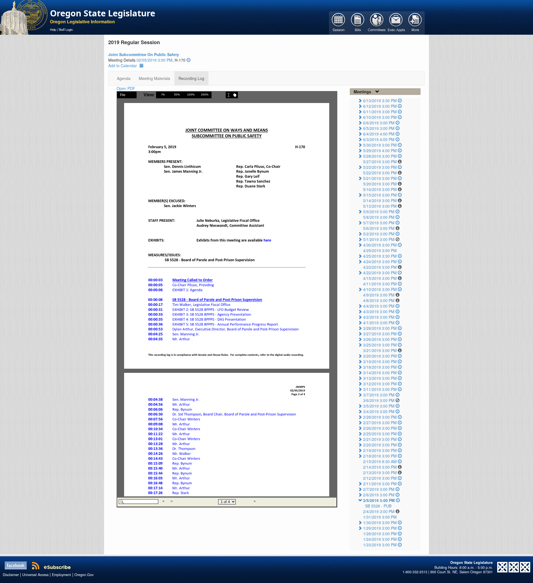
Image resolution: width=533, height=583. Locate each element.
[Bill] (357, 22)
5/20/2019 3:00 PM (380, 184)
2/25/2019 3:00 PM (380, 433)
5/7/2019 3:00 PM (378, 222)
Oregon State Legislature (102, 13)
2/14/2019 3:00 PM (380, 467)
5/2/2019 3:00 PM (378, 234)
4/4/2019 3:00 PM (378, 306)
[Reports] (415, 22)
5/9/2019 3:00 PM (378, 211)
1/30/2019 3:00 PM (380, 522)
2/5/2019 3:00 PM (379, 500)
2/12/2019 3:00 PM (380, 478)
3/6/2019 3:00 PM (378, 400)
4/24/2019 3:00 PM (380, 261)
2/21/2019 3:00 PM (380, 439)
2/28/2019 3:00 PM (380, 417)
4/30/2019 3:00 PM (380, 245)
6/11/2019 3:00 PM (380, 111)
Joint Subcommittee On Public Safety (143, 54)
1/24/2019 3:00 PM (380, 539)
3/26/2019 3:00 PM (380, 339)
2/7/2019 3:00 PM (378, 489)
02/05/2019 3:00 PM (154, 60)
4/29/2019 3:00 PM (380, 250)
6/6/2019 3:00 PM (378, 122)
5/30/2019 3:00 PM (380, 145)
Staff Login (66, 29)
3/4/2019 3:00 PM (378, 411)
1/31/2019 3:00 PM (380, 517)
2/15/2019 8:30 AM (380, 461)
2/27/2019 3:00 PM (380, 422)
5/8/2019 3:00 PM (378, 217)
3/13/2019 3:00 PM (380, 378)
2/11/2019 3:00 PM (380, 483)
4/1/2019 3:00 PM (378, 322)
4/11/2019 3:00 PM (380, 284)
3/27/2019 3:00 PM (380, 333)
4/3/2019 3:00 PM (378, 311)
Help (53, 29)
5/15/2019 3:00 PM (380, 195)
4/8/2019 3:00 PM (378, 300)
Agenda (123, 78)
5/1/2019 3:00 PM (378, 239)
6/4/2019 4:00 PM (378, 134)
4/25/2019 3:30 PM (380, 256)
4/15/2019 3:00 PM (380, 278)
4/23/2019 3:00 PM (380, 267)
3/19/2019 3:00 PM (380, 361)
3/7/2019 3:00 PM (378, 395)
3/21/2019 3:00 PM (380, 350)
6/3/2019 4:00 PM (378, 139)
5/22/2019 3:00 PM (380, 172)
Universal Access (35, 574)
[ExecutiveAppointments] (396, 22)
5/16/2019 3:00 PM (380, 189)
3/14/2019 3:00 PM (380, 372)
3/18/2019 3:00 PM (380, 367)
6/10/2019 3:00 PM (380, 117)
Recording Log (191, 78)
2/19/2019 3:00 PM (380, 450)
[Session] (338, 22)
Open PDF (126, 88)
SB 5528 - (378, 506)
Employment (61, 574)
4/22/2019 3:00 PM (380, 272)
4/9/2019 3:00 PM (378, 295)
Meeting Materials (154, 78)
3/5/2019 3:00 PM (378, 406)
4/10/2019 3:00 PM (380, 289)
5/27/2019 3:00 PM (380, 161)
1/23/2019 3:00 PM (380, 544)
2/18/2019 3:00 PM (380, 456)
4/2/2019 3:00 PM (378, 317)
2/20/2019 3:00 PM (380, 445)
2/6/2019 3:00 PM (378, 494)
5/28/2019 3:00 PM (380, 156)
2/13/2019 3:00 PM (380, 472)
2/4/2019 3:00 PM (378, 511)
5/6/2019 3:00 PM (378, 228)
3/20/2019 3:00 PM (380, 356)
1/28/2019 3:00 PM (380, 533)
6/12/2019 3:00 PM (380, 106)
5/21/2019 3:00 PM (380, 178)
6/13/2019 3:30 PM (380, 100)
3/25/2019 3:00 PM (380, 345)
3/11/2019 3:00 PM (380, 389)
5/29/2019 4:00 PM (380, 150)
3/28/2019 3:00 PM (380, 328)
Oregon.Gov (84, 574)
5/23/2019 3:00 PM (380, 167)
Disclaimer (11, 574)
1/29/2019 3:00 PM (380, 528)
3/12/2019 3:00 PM (380, 383)
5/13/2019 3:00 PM (380, 206)
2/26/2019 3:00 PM (380, 428)
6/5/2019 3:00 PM (378, 128)
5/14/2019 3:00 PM (380, 200)
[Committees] (376, 22)
